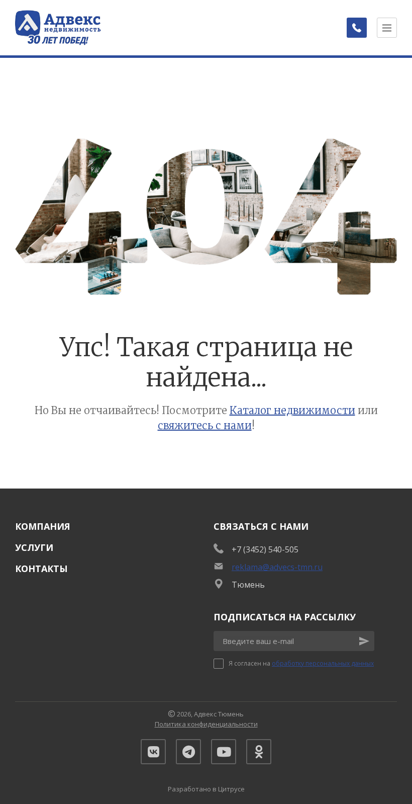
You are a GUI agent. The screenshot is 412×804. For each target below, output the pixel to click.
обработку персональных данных (323, 663)
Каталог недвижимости (292, 410)
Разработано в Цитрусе (206, 788)
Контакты (41, 568)
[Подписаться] (364, 641)
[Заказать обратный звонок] (357, 28)
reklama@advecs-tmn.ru (277, 567)
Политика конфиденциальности (206, 724)
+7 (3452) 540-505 (265, 549)
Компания (42, 526)
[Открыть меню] (387, 28)
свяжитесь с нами (205, 425)
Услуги (34, 547)
